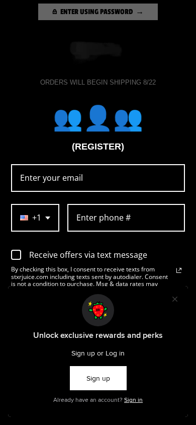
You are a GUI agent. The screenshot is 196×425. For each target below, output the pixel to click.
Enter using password (96, 11)
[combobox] (35, 218)
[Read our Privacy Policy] (179, 270)
